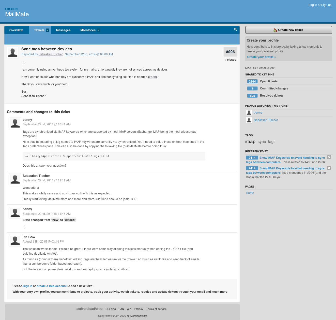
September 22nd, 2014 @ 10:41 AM (47, 124)
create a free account (52, 286)
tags (271, 141)
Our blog (111, 309)
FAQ (121, 309)
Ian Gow (29, 236)
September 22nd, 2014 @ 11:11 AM (47, 180)
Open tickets (263, 81)
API (129, 309)
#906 (230, 51)
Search (235, 30)
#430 (152, 76)
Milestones (86, 30)
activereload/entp (89, 308)
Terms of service (156, 309)
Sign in (27, 286)
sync (262, 141)
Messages (63, 30)
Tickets (37, 30)
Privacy (138, 309)
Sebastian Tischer (51, 54)
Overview (16, 30)
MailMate (17, 13)
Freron (11, 9)
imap (250, 141)
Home (250, 192)
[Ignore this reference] (329, 157)
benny (27, 119)
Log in (313, 4)
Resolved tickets (267, 95)
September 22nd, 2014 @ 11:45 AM (47, 213)
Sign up (326, 4)
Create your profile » (261, 57)
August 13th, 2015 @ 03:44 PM (43, 241)
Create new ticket (290, 30)
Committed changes (270, 88)
